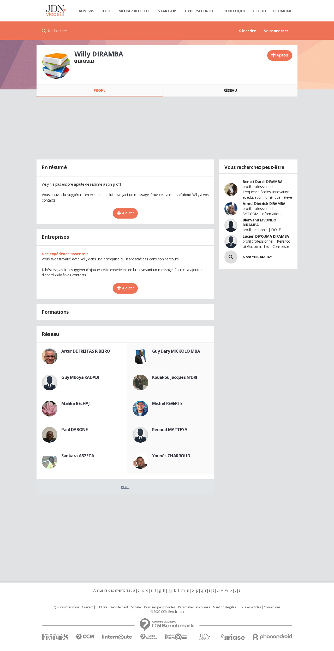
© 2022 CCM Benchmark (167, 612)
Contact (87, 607)
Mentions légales (224, 607)
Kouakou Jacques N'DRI (174, 377)
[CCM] (85, 637)
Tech (105, 10)
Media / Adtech (133, 10)
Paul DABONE (74, 429)
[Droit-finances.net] (148, 637)
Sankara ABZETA (77, 456)
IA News (86, 10)
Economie (283, 10)
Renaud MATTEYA (169, 429)
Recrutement (119, 607)
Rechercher (57, 30)
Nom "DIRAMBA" (257, 256)
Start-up (167, 10)
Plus (125, 486)
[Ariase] (233, 637)
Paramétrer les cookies (194, 607)
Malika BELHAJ (75, 403)
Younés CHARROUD (171, 456)
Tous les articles (250, 607)
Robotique (234, 10)
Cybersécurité (199, 10)
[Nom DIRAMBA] (230, 257)
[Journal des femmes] (55, 637)
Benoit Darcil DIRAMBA (262, 181)
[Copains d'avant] (176, 636)
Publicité (101, 607)
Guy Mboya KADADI (80, 377)
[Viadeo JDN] (204, 637)
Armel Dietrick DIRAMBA (264, 203)
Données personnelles (159, 607)
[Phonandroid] (272, 636)
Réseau (230, 90)
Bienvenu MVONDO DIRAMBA (259, 222)
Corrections (272, 607)
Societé (136, 607)
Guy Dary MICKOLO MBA (176, 351)
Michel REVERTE (167, 403)
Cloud (259, 10)
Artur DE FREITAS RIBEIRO (85, 351)
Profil (99, 90)
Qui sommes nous (66, 607)
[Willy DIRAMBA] (56, 64)
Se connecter (276, 30)
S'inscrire (247, 30)
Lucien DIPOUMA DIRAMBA (266, 236)
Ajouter (282, 55)
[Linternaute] (117, 637)
